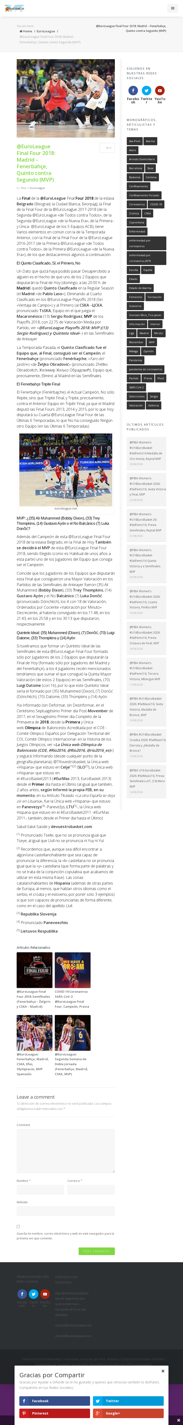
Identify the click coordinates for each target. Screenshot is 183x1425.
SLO (81, 767)
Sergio (154, 396)
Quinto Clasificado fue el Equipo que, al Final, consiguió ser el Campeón (61, 350)
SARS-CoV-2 (136, 387)
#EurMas (61, 778)
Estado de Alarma (140, 288)
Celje (65, 767)
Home (27, 31)
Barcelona (135, 168)
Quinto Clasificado (60, 288)
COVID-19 (156, 204)
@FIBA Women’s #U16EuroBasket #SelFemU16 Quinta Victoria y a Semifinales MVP (145, 561)
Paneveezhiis (56, 922)
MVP (152, 342)
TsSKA (45, 310)
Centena (151, 177)
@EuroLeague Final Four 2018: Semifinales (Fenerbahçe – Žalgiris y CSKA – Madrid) (34, 998)
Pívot (161, 378)
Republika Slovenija (38, 914)
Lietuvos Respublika (39, 931)
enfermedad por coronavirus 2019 (140, 258)
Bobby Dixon (50, 590)
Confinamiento (138, 186)
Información (137, 324)
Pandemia (135, 360)
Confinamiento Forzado (144, 195)
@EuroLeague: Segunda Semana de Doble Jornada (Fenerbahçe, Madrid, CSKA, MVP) (71, 1064)
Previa (148, 378)
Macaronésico (29, 316)
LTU (70, 806)
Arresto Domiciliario (142, 159)
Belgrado (25, 204)
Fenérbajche (74, 358)
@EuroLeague (53, 198)
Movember (98, 710)
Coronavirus (137, 204)
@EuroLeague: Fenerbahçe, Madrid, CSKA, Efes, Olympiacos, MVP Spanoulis (33, 1064)
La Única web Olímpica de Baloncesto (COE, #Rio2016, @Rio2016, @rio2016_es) (64, 747)
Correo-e (73, 1181)
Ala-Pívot (134, 141)
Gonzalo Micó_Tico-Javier (145, 315)
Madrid (28, 293)
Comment (23, 1125)
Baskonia (134, 177)
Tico (23, 188)
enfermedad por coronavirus (140, 243)
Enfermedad (137, 231)
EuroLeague (46, 31)
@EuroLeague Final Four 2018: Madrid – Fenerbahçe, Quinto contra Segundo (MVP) (36, 163)
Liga (131, 333)
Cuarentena (136, 222)
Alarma (150, 141)
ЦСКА (97, 305)
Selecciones (136, 396)
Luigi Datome (29, 685)
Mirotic (158, 333)
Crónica (134, 213)
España (147, 270)
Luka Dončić (91, 595)
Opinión (148, 351)
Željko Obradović (53, 364)
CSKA (84, 305)
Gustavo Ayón (30, 595)
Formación (155, 297)
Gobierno (135, 306)
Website (22, 1202)
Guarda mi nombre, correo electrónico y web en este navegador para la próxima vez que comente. (65, 1236)
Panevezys (32, 806)
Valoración (136, 405)
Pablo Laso (52, 293)
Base (150, 168)
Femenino (135, 297)
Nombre (22, 1181)
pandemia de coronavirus (145, 369)
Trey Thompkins (88, 590)
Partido (133, 378)
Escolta (133, 270)
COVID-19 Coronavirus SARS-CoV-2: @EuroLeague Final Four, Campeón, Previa (72, 998)
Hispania (62, 883)
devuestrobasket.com (71, 826)
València (153, 405)
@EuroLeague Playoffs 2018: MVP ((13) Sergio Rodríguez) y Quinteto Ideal (62, 330)
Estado (133, 279)
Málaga (133, 351)
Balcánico (65, 595)
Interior (155, 324)
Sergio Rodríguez (66, 316)
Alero (132, 150)
